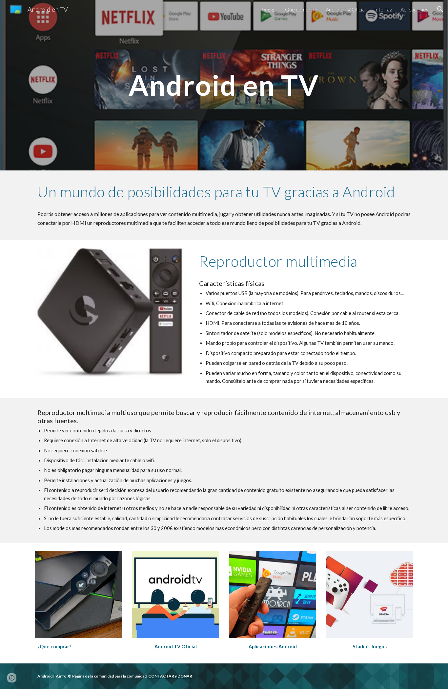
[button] (440, 9)
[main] (224, 85)
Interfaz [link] (383, 9)
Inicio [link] (268, 9)
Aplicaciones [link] (414, 9)
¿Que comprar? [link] (300, 9)
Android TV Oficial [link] (346, 9)
